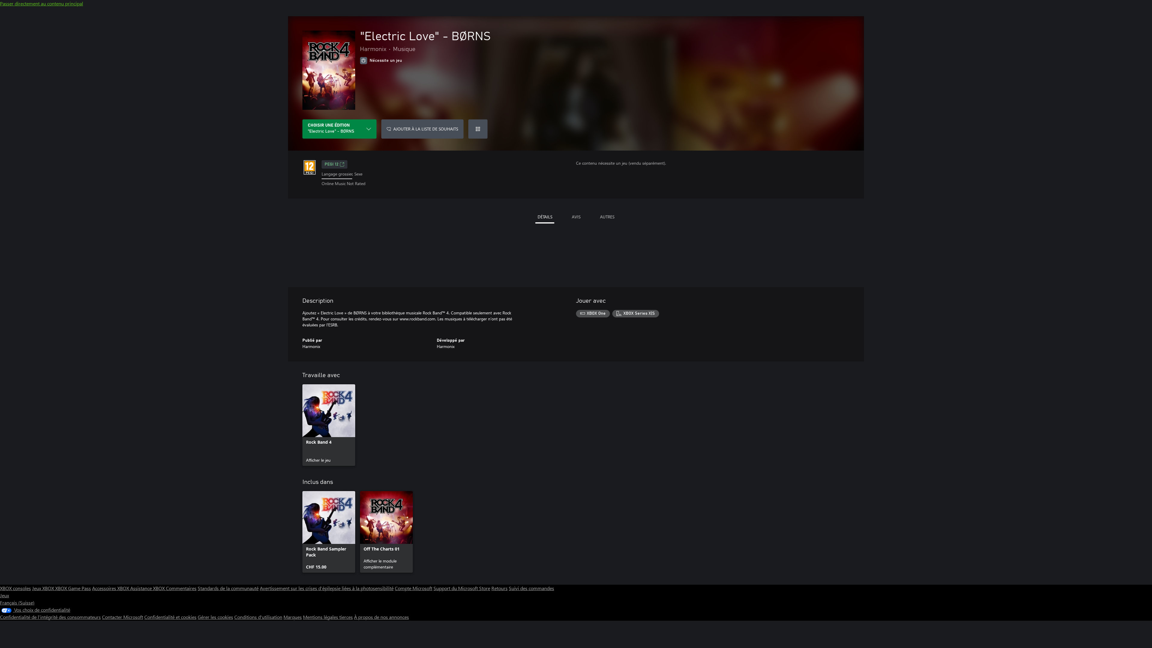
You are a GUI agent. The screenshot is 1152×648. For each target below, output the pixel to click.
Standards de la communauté (228, 588)
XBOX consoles (15, 588)
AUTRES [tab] (607, 217)
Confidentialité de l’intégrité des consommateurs (50, 617)
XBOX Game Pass (73, 588)
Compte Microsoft (413, 588)
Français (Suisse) (17, 602)
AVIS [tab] (576, 217)
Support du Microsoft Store (462, 588)
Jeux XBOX (43, 588)
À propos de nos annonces (381, 617)
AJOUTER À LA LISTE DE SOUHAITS (425, 129)
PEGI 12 (331, 164)
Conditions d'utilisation (258, 617)
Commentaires (181, 588)
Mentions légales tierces (328, 617)
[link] (328, 425)
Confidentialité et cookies (170, 617)
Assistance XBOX (148, 588)
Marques (293, 617)
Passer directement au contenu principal (41, 3)
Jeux (4, 595)
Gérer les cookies (215, 617)
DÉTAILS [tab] (545, 217)
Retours (499, 588)
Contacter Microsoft (122, 617)
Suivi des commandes (531, 588)
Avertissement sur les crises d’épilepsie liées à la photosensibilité (327, 588)
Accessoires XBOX (111, 588)
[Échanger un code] (478, 129)
